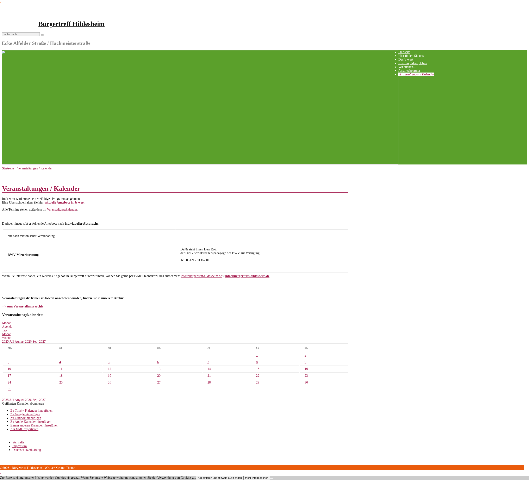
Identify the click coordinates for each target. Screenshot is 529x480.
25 (61, 382)
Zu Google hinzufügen (25, 414)
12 (109, 368)
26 (109, 382)
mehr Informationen (256, 477)
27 (159, 382)
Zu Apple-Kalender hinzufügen (30, 421)
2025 (6, 341)
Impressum (19, 446)
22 (257, 375)
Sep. (35, 341)
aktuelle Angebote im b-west (64, 202)
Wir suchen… (407, 67)
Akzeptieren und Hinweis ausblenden (220, 477)
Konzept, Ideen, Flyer (412, 63)
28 (209, 382)
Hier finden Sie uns (411, 55)
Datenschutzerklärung (26, 449)
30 (306, 382)
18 (61, 375)
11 (60, 368)
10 (9, 368)
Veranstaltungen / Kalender (416, 74)
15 (257, 368)
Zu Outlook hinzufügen (25, 418)
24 (9, 382)
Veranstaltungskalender (62, 209)
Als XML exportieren (24, 429)
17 (9, 375)
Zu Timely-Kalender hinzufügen (31, 410)
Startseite (404, 52)
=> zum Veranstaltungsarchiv (22, 306)
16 (306, 368)
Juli (12, 341)
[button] (23, 403)
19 (109, 375)
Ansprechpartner (409, 70)
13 (159, 368)
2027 (42, 341)
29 (257, 382)
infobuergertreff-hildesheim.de (201, 276)
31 (9, 389)
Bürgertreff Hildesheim (71, 23)
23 (306, 375)
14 (209, 368)
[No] (271, 478)
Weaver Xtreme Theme (60, 467)
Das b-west (405, 59)
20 (159, 375)
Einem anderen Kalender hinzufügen (34, 425)
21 (209, 375)
